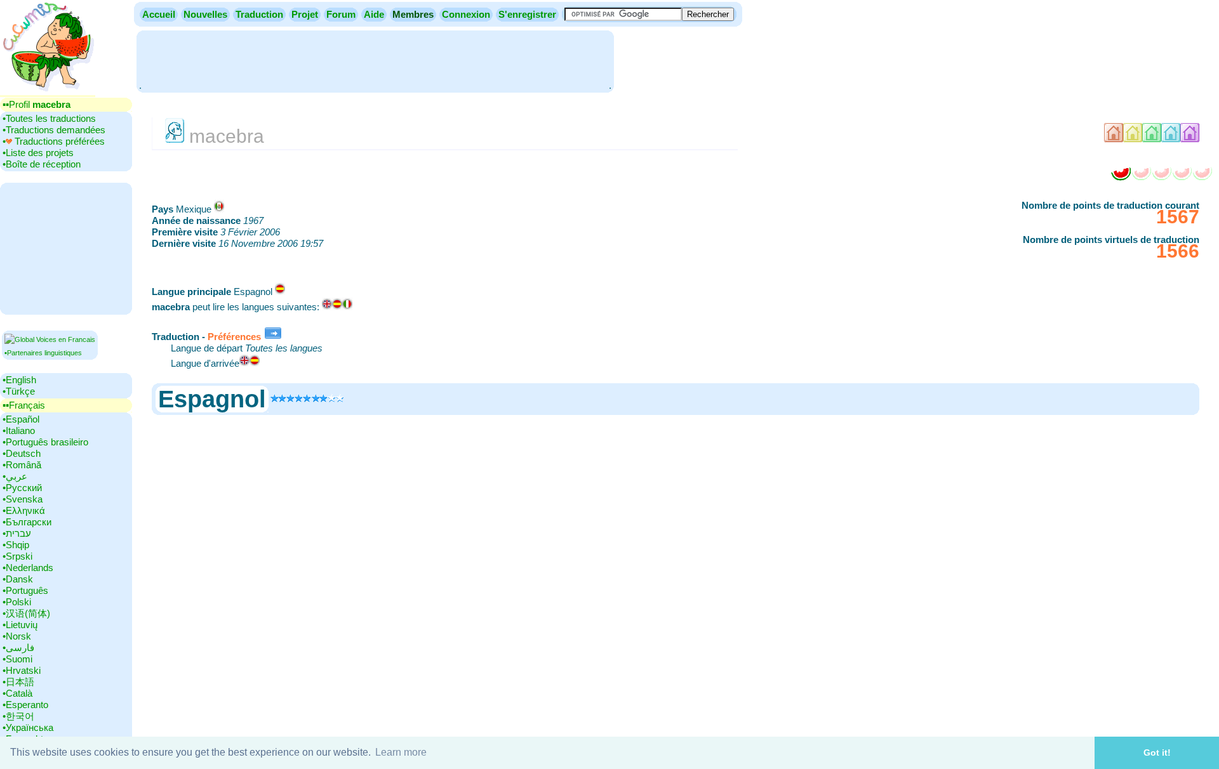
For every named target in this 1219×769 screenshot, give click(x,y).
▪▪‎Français (24, 405)
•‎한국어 (18, 716)
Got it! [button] (1157, 752)
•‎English (19, 379)
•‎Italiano (19, 430)
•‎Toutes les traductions (49, 118)
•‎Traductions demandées (54, 129)
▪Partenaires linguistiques (43, 353)
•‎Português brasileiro (45, 442)
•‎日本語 (18, 681)
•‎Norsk (17, 636)
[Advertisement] (375, 60)
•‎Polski (17, 601)
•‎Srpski (17, 556)
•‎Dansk (18, 579)
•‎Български (27, 521)
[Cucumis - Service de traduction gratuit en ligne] (47, 91)
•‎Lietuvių (20, 624)
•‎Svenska (23, 499)
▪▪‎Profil (36, 104)
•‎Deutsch (22, 453)
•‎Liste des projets (38, 152)
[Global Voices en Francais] (49, 339)
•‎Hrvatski (22, 670)
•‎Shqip (16, 544)
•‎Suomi (17, 659)
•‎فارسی (18, 647)
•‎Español (21, 419)
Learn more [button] (401, 752)
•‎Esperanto (25, 704)
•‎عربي (15, 476)
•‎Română (22, 464)
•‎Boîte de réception (42, 164)
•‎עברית (17, 533)
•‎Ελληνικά (24, 510)
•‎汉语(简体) (26, 613)
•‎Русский (22, 487)
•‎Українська (28, 727)
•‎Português (25, 590)
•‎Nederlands (28, 567)
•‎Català (17, 693)
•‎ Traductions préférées (54, 141)
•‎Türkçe (19, 391)
